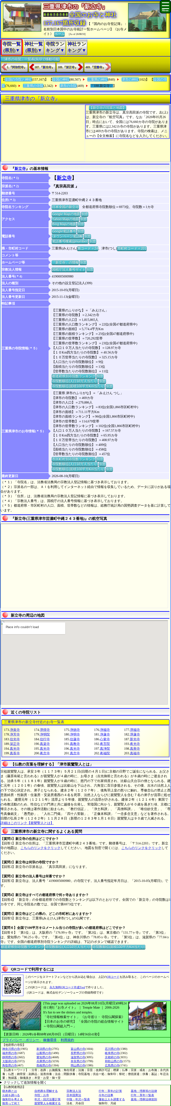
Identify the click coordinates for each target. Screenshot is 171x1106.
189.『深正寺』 (68, 67)
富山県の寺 (78, 1049)
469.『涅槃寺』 (95, 67)
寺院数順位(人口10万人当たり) (75, 381)
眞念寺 (45, 753)
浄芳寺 (15, 734)
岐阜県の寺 (112, 1053)
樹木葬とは (9, 1091)
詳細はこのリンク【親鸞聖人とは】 (27, 823)
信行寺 (45, 739)
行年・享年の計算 (110, 1091)
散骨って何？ (11, 1103)
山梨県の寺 (43, 1053)
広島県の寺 (112, 1065)
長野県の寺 (78, 1053)
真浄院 (105, 748)
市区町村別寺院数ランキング (73, 459)
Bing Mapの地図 (64, 224)
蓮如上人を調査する (112, 1099)
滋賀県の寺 (78, 1057)
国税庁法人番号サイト (68, 269)
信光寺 (15, 739)
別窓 (84, 214)
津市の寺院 (68, 86)
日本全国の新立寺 (65, 207)
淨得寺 (45, 730)
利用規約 (67, 1040)
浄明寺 (75, 734)
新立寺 (20, 168)
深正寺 (15, 744)
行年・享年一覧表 (142, 1095)
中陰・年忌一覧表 (78, 1099)
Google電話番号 (64, 231)
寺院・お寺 (41, 1095)
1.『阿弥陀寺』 (17, 67)
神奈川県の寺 (11, 1049)
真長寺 (15, 753)
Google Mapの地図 (66, 214)
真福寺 (135, 753)
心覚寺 (105, 739)
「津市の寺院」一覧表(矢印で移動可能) (30, 59)
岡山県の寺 (78, 1065)
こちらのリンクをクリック (40, 848)
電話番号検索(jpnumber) (70, 241)
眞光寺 (135, 744)
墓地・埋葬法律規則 (144, 1099)
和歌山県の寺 (113, 1061)
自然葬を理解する (46, 1091)
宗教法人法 (74, 1091)
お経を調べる (11, 1095)
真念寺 (75, 753)
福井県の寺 (9, 1053)
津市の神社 (130, 79)
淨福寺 (135, 730)
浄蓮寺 (105, 734)
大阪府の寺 (9, 1061)
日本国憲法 (74, 1095)
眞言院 (105, 744)
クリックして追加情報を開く (25, 1082)
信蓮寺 (75, 739)
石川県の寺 (112, 1049)
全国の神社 (61, 79)
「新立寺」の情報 (65, 262)
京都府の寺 (112, 1057)
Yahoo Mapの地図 (65, 219)
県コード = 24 (87, 248)
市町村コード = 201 (131, 248)
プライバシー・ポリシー (21, 1040)
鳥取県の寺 (9, 1065)
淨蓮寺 (135, 734)
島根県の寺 (43, 1065)
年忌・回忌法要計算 (47, 1099)
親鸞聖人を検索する (47, 1103)
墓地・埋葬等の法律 (144, 1091)
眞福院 (105, 753)
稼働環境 (50, 1040)
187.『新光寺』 (44, 67)
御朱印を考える (12, 1099)
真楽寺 (45, 744)
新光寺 (135, 739)
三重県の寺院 (33, 86)
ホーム (59, 34)
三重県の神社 (98, 79)
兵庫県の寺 (43, 1061)
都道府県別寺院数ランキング (73, 376)
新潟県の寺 (43, 1049)
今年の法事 (106, 1095)
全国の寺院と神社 (18, 79)
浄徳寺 (75, 730)
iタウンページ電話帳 (67, 236)
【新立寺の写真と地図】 (107, 107)
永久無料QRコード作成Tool (67, 987)
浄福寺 (105, 730)
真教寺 (75, 744)
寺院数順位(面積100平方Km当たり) (78, 386)
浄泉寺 (15, 730)
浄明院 (45, 734)
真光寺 (15, 748)
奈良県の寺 (78, 1061)
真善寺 (135, 748)
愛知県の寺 (43, 1057)
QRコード (113, 976)
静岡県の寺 (9, 1057)
